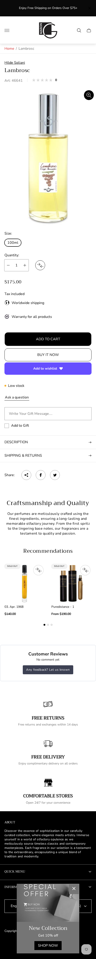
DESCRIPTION (16, 442)
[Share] (26, 475)
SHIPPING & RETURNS (23, 455)
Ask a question (17, 397)
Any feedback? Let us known (48, 670)
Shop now (48, 945)
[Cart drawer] (89, 30)
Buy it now (48, 354)
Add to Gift (20, 426)
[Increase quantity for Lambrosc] (25, 265)
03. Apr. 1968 (13, 607)
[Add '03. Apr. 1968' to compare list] (38, 570)
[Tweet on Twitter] (55, 475)
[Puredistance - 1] (71, 583)
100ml (12, 242)
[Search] (79, 30)
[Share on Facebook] (41, 475)
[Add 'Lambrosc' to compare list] (40, 265)
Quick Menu (14, 871)
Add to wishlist (45, 368)
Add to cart (48, 339)
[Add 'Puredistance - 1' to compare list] (85, 570)
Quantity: (11, 255)
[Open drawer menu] (7, 30)
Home (9, 48)
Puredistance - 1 (62, 607)
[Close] (74, 889)
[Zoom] (89, 95)
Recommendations (48, 551)
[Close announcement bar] (89, 8)
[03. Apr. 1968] (24, 583)
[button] (44, 625)
